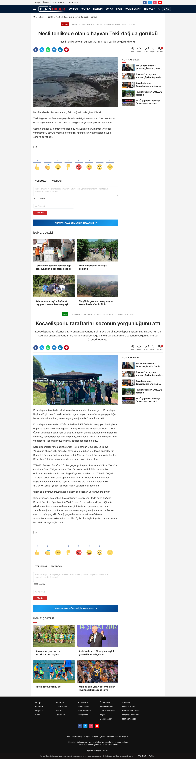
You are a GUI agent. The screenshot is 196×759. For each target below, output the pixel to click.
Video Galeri (83, 706)
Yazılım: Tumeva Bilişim (97, 751)
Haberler (41, 17)
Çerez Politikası (58, 2)
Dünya (109, 9)
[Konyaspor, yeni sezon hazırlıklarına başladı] (54, 636)
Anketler (126, 702)
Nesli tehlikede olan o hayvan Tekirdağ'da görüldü (76, 17)
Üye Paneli (105, 702)
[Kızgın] (79, 163)
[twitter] (41, 49)
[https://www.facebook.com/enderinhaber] (145, 2)
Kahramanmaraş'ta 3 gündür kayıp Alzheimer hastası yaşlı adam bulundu (52, 303)
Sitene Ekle (77, 736)
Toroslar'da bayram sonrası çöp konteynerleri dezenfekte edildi (53, 267)
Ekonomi (98, 9)
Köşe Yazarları (84, 710)
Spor (119, 9)
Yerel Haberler (106, 706)
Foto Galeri (83, 702)
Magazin (39, 710)
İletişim (46, 2)
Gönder (40, 212)
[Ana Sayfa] (34, 17)
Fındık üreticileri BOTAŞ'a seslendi (93, 267)
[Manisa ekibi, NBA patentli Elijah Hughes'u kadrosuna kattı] (97, 671)
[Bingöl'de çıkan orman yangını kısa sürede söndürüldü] (97, 286)
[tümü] (159, 8)
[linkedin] (60, 49)
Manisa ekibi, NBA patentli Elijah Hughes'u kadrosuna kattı (97, 688)
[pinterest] (66, 49)
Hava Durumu (128, 706)
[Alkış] (47, 163)
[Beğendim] (37, 163)
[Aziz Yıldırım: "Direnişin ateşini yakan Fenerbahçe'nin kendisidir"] (97, 636)
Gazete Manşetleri (130, 710)
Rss (68, 736)
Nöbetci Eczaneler (130, 715)
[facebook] (35, 49)
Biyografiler (83, 715)
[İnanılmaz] (99, 163)
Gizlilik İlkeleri (73, 2)
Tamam (151, 756)
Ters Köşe (60, 715)
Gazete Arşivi (106, 719)
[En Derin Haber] (51, 8)
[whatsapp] (48, 49)
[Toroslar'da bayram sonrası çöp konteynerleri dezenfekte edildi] (54, 250)
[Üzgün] (110, 163)
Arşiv (102, 715)
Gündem (73, 9)
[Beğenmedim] (68, 163)
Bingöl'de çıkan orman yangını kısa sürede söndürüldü (96, 303)
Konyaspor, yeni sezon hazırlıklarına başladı (48, 653)
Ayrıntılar (142, 756)
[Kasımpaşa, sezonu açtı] (54, 671)
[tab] (41, 181)
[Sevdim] (58, 163)
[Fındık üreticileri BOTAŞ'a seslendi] (97, 250)
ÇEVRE (50, 17)
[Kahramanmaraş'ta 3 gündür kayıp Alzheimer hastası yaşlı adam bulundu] (54, 286)
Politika (85, 9)
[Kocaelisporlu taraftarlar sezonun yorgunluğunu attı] (75, 380)
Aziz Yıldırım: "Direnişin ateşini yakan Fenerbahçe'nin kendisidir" (96, 653)
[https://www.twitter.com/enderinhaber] (150, 2)
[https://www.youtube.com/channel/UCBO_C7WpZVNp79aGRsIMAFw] (160, 2)
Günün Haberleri (107, 710)
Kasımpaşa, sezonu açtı (48, 686)
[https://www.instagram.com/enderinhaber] (155, 2)
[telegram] (54, 49)
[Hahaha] (89, 163)
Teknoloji (149, 9)
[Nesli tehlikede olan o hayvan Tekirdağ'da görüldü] (75, 82)
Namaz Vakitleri (129, 719)
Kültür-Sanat (133, 9)
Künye (37, 2)
